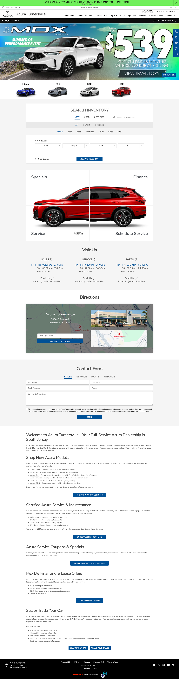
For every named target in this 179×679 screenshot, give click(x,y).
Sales (68, 376)
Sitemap (86, 662)
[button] (176, 3)
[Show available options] (59, 145)
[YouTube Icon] (168, 665)
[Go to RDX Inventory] (89, 89)
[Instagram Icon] (163, 665)
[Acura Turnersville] (25, 14)
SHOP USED (102, 15)
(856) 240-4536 (92, 7)
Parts (95, 376)
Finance (109, 376)
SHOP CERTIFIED (85, 15)
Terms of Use (112, 662)
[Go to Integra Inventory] (26, 89)
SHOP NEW (68, 15)
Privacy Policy (99, 411)
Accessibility (66, 662)
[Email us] (52, 278)
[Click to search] (115, 117)
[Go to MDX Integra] (121, 89)
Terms (88, 411)
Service (81, 376)
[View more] (28, 7)
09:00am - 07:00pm (18, 7)
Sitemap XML (98, 662)
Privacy (77, 662)
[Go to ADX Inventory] (58, 89)
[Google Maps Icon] (173, 665)
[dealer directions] (7, 665)
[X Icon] (158, 665)
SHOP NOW (87, 4)
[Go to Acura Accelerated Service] (147, 11)
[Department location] (51, 259)
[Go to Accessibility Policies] (103, 674)
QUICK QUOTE (118, 15)
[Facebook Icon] (153, 665)
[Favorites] (175, 8)
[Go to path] (89, 51)
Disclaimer (169, 75)
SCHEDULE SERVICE (165, 11)
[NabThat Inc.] (94, 665)
